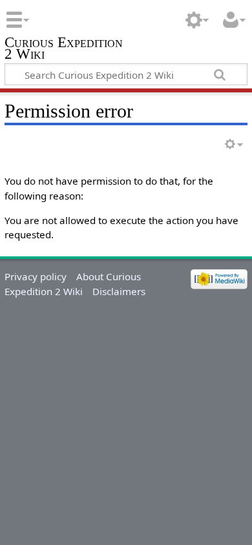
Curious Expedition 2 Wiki (64, 49)
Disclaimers (118, 291)
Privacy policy (36, 276)
